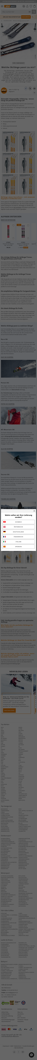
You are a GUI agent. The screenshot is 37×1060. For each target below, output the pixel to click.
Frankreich (18, 537)
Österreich (18, 527)
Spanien (18, 546)
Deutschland (18, 532)
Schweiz (18, 522)
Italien (18, 542)
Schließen (34, 511)
